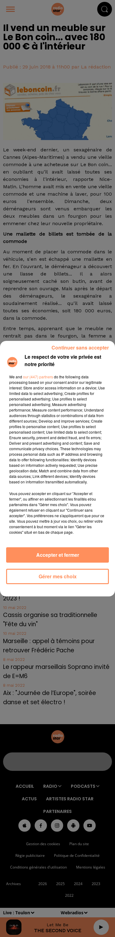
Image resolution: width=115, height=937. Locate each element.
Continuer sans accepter (80, 347)
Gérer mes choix (58, 576)
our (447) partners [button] (38, 376)
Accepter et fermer (57, 554)
